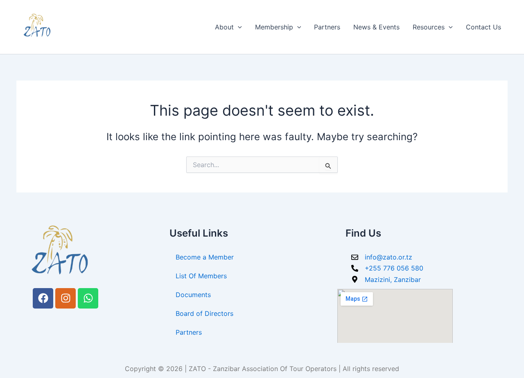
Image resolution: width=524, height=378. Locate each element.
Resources (429, 27)
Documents (193, 295)
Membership (274, 27)
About (224, 27)
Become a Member (205, 257)
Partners (327, 27)
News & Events (376, 27)
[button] (238, 27)
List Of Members (201, 276)
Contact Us (483, 27)
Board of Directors (204, 313)
